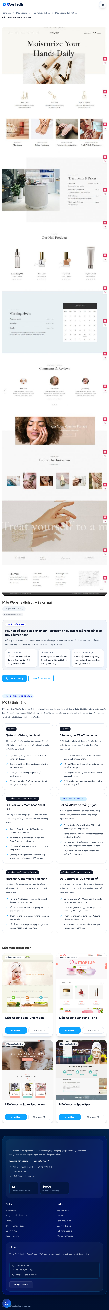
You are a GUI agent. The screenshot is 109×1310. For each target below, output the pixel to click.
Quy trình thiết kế (64, 1226)
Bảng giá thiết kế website (16, 1215)
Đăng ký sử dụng (64, 1221)
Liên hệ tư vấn (40, 1161)
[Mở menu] (103, 5)
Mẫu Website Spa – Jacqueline (25, 1104)
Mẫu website (21, 13)
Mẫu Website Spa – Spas (75, 1104)
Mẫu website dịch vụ (41, 13)
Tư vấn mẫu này (16, 678)
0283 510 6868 (19, 1171)
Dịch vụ (9, 1221)
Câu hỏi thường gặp (65, 1236)
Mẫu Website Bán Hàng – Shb (78, 1017)
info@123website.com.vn (23, 1176)
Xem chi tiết (16, 1030)
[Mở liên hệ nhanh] (6, 1303)
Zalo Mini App (11, 1231)
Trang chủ (6, 13)
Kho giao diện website (18, 1161)
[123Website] (13, 4)
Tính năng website (64, 1231)
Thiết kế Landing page (15, 1226)
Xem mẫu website (39, 678)
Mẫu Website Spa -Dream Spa (24, 1017)
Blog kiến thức (63, 1210)
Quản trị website (12, 1236)
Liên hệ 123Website (21, 1285)
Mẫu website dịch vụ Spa (66, 13)
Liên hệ (60, 1215)
